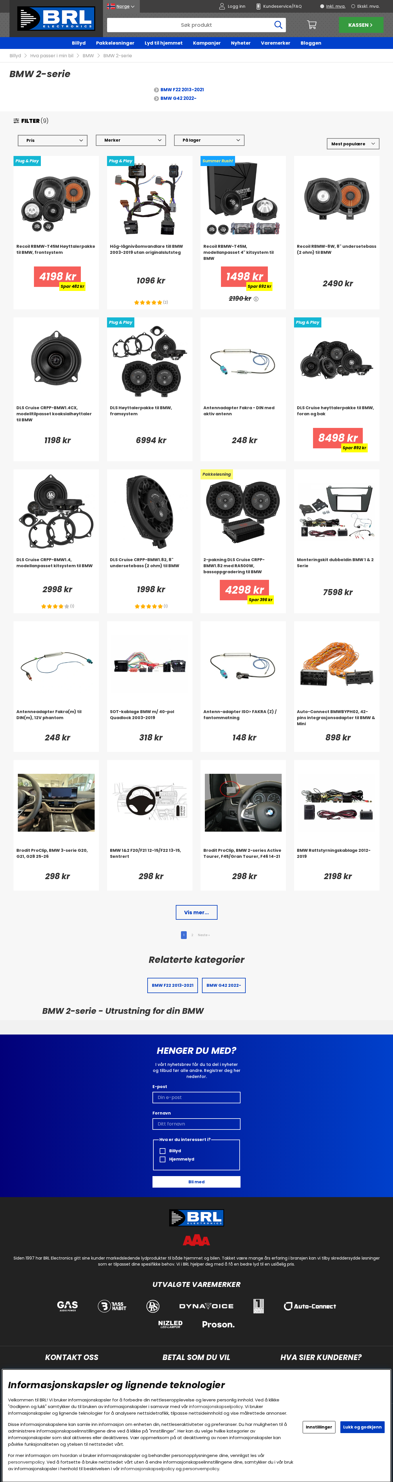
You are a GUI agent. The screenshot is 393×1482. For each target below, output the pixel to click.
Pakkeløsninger (115, 43)
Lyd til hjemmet (164, 43)
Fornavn (161, 1113)
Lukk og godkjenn (362, 1427)
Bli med (196, 1182)
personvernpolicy (26, 1462)
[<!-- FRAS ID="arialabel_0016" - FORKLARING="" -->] (256, 298)
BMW (88, 55)
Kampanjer (207, 43)
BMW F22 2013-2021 (182, 90)
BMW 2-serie (117, 55)
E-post (159, 1086)
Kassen (358, 24)
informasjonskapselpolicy (216, 1406)
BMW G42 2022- (179, 98)
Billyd (79, 43)
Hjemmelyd (181, 1159)
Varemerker (275, 43)
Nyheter (241, 43)
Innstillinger (319, 1427)
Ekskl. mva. (368, 6)
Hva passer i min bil (51, 55)
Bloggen (311, 43)
